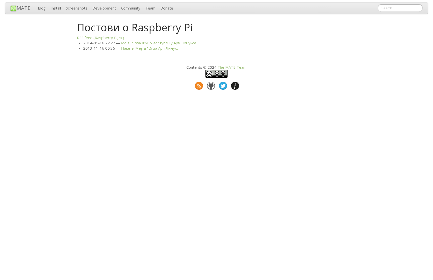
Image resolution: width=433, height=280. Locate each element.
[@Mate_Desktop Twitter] (222, 84)
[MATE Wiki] (234, 84)
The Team (232, 67)
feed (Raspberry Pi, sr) (100, 37)
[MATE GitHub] (210, 84)
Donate (166, 8)
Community (130, 8)
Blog (42, 8)
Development (104, 8)
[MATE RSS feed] (198, 84)
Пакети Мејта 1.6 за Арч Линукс (149, 48)
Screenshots (76, 8)
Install (56, 8)
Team (150, 8)
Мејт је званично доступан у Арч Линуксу (158, 42)
